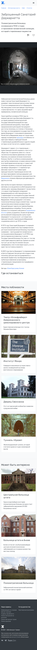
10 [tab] (29, 85)
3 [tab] (8, 85)
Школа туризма (6, 612)
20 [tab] (29, 88)
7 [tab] (20, 85)
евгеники (20, 137)
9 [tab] (26, 85)
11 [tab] (32, 85)
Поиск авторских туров (8, 619)
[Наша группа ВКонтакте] (2, 641)
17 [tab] (20, 88)
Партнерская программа (26, 610)
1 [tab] (2, 85)
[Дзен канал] (12, 640)
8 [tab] (23, 85)
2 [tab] (5, 85)
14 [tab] (11, 88)
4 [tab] (11, 85)
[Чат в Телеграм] (5, 641)
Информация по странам (9, 610)
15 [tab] (14, 88)
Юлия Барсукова (13, 268)
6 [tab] (17, 85)
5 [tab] (14, 85)
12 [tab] (35, 85)
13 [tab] (8, 88)
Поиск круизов (6, 621)
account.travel (15, 637)
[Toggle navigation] (33, 3)
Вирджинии (5, 178)
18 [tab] (23, 88)
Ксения (21, 268)
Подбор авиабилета (7, 614)
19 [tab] (26, 88)
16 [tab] (17, 88)
